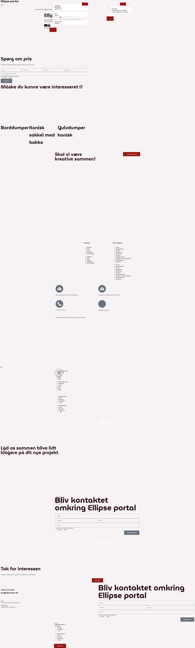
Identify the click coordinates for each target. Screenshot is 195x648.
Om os (118, 247)
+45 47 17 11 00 (105, 420)
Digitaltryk (119, 252)
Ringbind (56, 23)
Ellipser (56, 15)
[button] (45, 26)
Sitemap (118, 255)
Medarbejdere (120, 249)
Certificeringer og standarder (120, 12)
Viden (59, 379)
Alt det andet (57, 19)
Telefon (5, 78)
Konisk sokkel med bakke (42, 135)
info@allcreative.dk (106, 423)
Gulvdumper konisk (71, 131)
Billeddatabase (120, 260)
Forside (37, 9)
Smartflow (119, 254)
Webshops (61, 383)
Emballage (57, 3)
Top (1, 367)
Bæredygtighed (115, 6)
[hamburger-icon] (85, 4)
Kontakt (61, 399)
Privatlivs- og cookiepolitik (123, 258)
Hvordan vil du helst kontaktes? (10, 76)
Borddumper (15, 127)
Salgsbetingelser (120, 257)
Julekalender (58, 9)
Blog (59, 377)
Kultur (60, 398)
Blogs (88, 250)
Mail (65, 530)
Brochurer (119, 262)
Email (10, 78)
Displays (56, 17)
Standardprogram (63, 382)
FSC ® (117, 250)
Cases (59, 385)
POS (55, 11)
